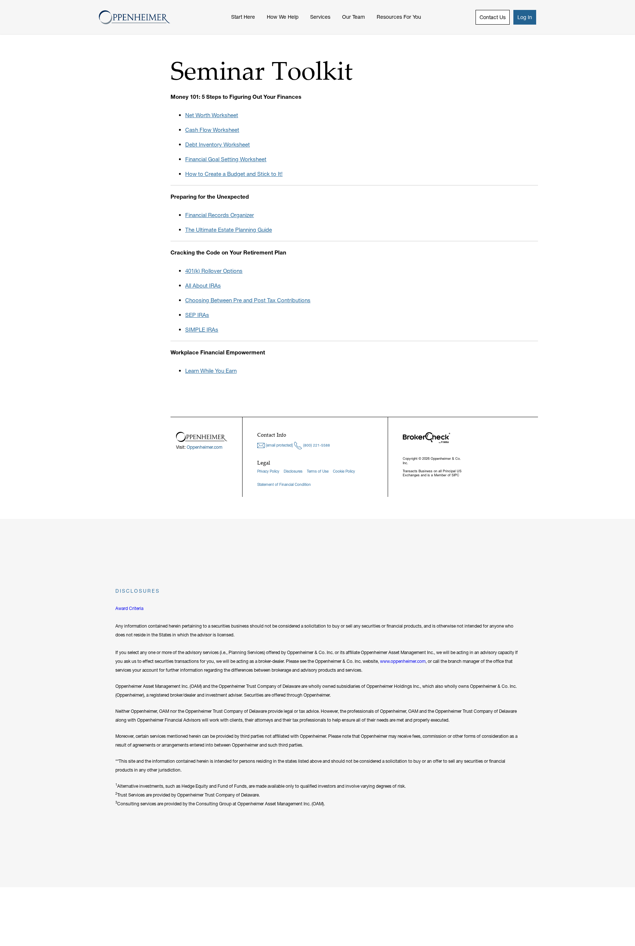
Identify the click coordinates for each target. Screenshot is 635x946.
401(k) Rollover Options (214, 270)
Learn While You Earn (211, 370)
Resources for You (399, 17)
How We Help (282, 17)
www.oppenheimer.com (403, 661)
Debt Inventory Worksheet (217, 144)
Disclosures (293, 471)
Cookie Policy (344, 471)
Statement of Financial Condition (284, 484)
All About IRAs (203, 285)
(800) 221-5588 (316, 445)
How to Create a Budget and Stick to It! (234, 173)
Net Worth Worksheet (211, 115)
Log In (524, 17)
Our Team (353, 17)
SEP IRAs (197, 314)
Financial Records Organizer (219, 215)
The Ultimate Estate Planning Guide (228, 229)
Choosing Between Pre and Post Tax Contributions (248, 300)
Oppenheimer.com (204, 447)
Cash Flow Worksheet (212, 129)
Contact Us (493, 17)
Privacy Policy (268, 471)
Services (320, 17)
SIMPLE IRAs (201, 329)
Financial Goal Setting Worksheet (225, 159)
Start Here (243, 17)
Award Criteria (129, 608)
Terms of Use (318, 471)
